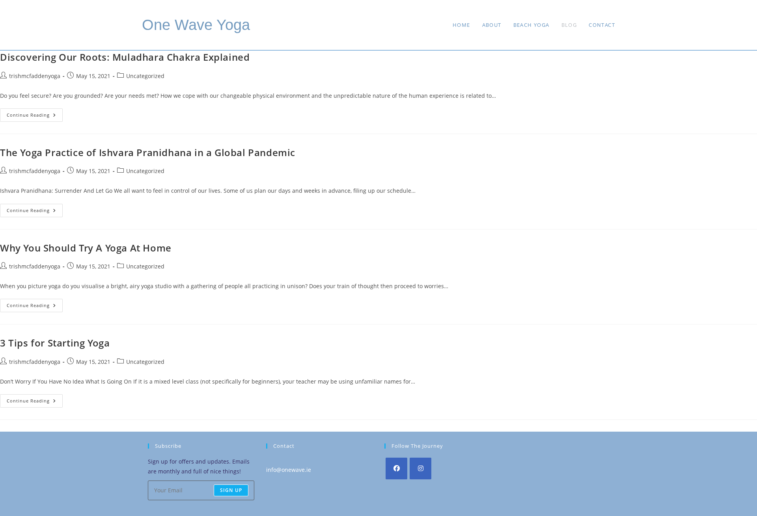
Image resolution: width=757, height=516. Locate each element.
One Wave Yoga (196, 25)
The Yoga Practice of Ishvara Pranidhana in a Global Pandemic (147, 152)
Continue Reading (35, 116)
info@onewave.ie (288, 469)
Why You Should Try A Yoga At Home (86, 247)
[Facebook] (396, 468)
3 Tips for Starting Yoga (55, 342)
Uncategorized (145, 76)
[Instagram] (420, 468)
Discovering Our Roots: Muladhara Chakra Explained (125, 56)
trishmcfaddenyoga (34, 76)
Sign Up (231, 490)
